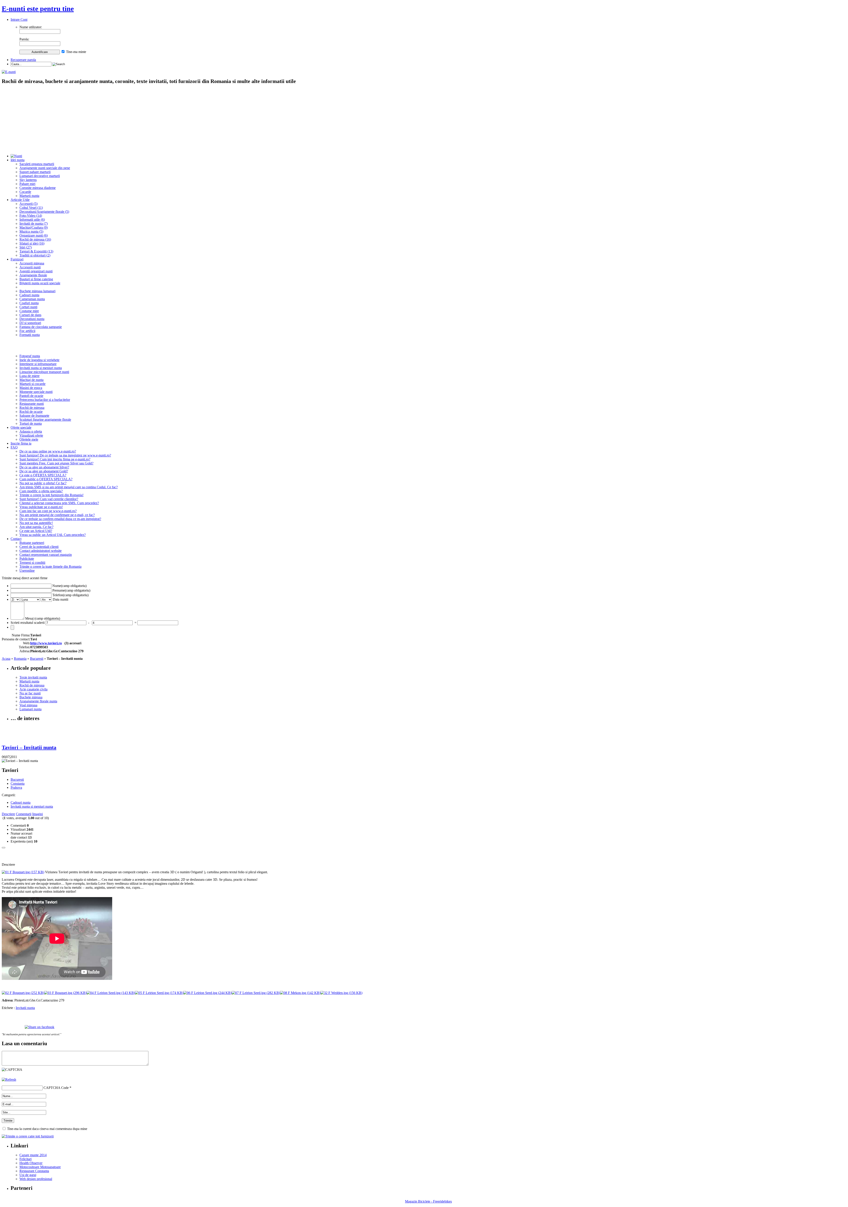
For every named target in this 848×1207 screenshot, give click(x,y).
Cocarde (25, 192)
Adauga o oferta (30, 431)
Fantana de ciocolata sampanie (40, 327)
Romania (20, 658)
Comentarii (23, 814)
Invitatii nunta (25, 1008)
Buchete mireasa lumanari (37, 291)
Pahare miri (27, 184)
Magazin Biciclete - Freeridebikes (428, 1201)
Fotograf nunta (29, 356)
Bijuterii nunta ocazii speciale (39, 283)
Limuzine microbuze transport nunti (44, 372)
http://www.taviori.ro (46, 643)
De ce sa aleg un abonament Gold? (43, 471)
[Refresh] (9, 1079)
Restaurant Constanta (34, 1171)
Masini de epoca (30, 388)
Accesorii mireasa (31, 263)
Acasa (6, 658)
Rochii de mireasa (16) (35, 239)
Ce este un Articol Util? (35, 531)
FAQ (14, 447)
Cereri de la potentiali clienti (39, 547)
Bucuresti (36, 658)
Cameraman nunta (32, 299)
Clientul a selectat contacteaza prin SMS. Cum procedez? (59, 503)
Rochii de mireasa (31, 407)
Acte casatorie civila (33, 689)
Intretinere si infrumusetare (38, 364)
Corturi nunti (28, 307)
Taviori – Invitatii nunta (29, 747)
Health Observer (30, 1163)
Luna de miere (29, 376)
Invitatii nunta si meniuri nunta (40, 368)
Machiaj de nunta (31, 380)
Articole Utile (20, 200)
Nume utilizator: (30, 27)
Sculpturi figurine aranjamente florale (45, 419)
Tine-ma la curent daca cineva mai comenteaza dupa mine (47, 1129)
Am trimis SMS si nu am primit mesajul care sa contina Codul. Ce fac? (68, 487)
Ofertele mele (28, 439)
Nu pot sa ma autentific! (36, 523)
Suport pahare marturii (35, 172)
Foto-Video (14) (30, 215)
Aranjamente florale (33, 275)
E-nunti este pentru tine (38, 9)
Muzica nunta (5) (31, 231)
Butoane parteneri (31, 543)
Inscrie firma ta (21, 443)
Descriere (8, 814)
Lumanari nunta (30, 709)
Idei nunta (18, 160)
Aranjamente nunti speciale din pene (44, 168)
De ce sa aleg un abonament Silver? (44, 467)
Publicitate (26, 558)
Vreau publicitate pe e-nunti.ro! (41, 507)
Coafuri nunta (29, 303)
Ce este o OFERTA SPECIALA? (42, 475)
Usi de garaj (27, 1175)
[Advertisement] (424, 120)
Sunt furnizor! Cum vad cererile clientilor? (48, 499)
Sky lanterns (28, 180)
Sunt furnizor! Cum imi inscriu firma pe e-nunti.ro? (54, 459)
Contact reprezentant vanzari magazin (45, 554)
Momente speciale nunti (36, 392)
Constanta (18, 783)
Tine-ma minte (76, 52)
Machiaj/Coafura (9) (33, 227)
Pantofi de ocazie (31, 396)
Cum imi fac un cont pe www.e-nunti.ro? (48, 511)
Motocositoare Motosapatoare (40, 1167)
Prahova (16, 787)
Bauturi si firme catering (36, 279)
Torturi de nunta (30, 423)
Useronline (27, 570)
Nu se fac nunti (30, 693)
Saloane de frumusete (34, 415)
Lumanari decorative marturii (39, 176)
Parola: (24, 39)
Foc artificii (27, 331)
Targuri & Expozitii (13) (36, 251)
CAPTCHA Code (56, 1088)
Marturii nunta (29, 196)
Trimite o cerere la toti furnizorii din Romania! (51, 495)
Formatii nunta (29, 335)
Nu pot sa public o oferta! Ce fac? (42, 483)
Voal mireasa (28, 705)
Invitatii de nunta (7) (33, 223)
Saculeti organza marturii (36, 164)
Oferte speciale (21, 427)
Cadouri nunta (29, 295)
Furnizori (17, 259)
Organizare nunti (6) (33, 235)
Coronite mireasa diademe (37, 188)
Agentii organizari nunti (36, 271)
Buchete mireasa (30, 697)
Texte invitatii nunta (33, 677)
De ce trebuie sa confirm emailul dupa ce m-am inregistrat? (60, 519)
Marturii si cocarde (32, 384)
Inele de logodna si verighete (39, 360)
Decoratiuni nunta (31, 319)
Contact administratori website (40, 551)
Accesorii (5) (28, 204)
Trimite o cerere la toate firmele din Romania (50, 566)
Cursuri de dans (30, 315)
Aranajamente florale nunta (38, 701)
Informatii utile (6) (32, 219)
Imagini (37, 814)
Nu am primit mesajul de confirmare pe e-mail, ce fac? (57, 515)
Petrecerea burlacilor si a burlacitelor (44, 400)
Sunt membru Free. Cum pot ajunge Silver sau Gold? (56, 463)
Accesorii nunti (30, 267)
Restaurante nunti (31, 403)
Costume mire (29, 311)
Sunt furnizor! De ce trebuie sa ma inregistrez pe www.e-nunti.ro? (65, 455)
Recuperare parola (23, 60)
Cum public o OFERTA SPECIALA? (45, 479)
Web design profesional (35, 1179)
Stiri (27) (25, 247)
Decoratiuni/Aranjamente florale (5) (44, 211)
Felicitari (25, 1159)
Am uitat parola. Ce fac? (36, 527)
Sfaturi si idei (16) (31, 243)
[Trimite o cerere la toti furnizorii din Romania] (28, 1136)
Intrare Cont (19, 19)
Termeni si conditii (32, 562)
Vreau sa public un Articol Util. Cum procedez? (52, 535)
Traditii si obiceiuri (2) (34, 255)
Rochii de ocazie (31, 411)
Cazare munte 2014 (33, 1155)
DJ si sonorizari (30, 323)
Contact (16, 539)
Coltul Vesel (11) (31, 207)
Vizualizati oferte (31, 435)
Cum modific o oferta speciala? (41, 491)
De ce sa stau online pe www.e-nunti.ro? (47, 451)
